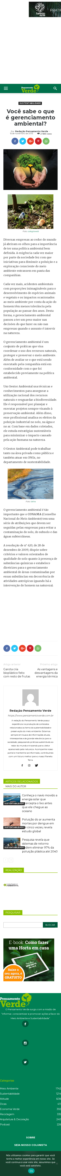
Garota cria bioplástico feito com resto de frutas (16, 673)
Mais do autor (15, 786)
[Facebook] (23, 766)
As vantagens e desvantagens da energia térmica (46, 673)
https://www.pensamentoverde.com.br (30, 715)
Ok (31, 1170)
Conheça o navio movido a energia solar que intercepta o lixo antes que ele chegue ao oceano (39, 803)
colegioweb (33, 231)
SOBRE (30, 1137)
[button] (55, 88)
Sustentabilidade (30, 103)
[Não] (56, 1163)
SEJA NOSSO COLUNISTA (30, 1145)
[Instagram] (30, 766)
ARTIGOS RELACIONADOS (21, 781)
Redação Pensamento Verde (31, 131)
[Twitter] (37, 766)
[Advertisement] (30, 51)
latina (33, 501)
